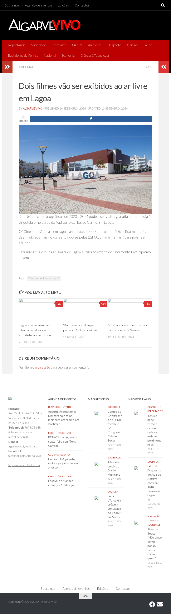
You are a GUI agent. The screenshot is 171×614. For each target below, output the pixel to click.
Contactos (82, 5)
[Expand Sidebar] (7, 67)
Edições (63, 5)
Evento (66, 407)
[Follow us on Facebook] (152, 604)
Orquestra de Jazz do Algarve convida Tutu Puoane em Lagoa (154, 482)
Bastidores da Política (23, 55)
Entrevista (59, 45)
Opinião (132, 45)
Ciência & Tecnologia (94, 55)
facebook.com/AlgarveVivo (24, 455)
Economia (68, 55)
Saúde (147, 45)
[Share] (91, 119)
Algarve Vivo (32, 108)
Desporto (114, 45)
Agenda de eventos (38, 5)
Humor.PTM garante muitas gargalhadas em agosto (63, 463)
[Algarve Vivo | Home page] (44, 25)
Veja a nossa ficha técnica (24, 465)
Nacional (50, 55)
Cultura (77, 45)
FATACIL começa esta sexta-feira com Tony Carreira (62, 441)
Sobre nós (12, 5)
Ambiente (95, 45)
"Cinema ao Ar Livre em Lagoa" (43, 278)
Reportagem (16, 45)
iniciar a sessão (39, 367)
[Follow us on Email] (160, 604)
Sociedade (38, 45)
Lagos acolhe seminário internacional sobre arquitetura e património (36, 330)
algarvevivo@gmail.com (22, 446)
